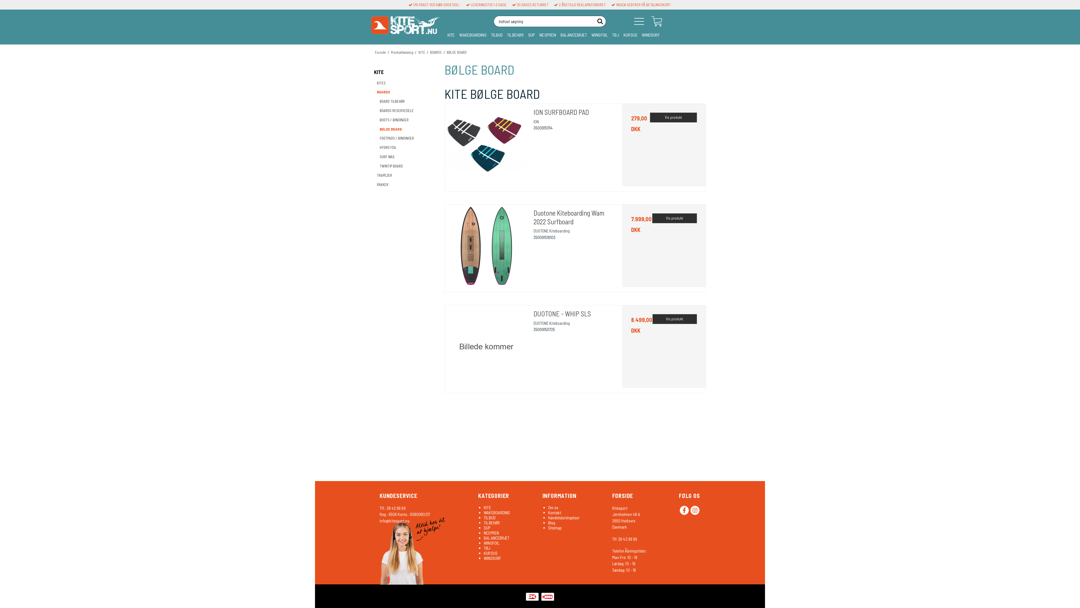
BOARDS (383, 92)
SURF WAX (387, 157)
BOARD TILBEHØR (392, 101)
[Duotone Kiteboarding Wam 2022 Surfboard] (486, 246)
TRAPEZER (384, 175)
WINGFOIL (599, 34)
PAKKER (382, 184)
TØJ (615, 34)
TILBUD (497, 34)
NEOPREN (547, 34)
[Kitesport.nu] (405, 27)
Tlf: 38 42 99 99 (624, 539)
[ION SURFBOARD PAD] (486, 145)
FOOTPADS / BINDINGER (397, 138)
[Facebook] (684, 510)
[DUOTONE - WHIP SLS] (486, 347)
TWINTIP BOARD (391, 166)
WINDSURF (651, 34)
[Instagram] (694, 510)
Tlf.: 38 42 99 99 (393, 508)
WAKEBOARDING (472, 34)
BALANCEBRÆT (574, 34)
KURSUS (630, 34)
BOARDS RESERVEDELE (397, 110)
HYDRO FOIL (388, 147)
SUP (531, 34)
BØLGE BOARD (391, 129)
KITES (381, 83)
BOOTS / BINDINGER (394, 120)
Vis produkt (673, 117)
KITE (451, 34)
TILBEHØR (515, 34)
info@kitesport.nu (395, 520)
